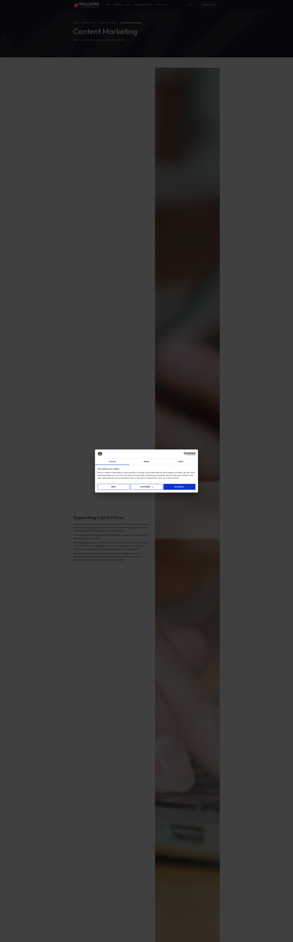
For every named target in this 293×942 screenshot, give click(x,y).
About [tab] (180, 461)
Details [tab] (146, 461)
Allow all (179, 487)
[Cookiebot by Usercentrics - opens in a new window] (185, 454)
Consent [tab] (112, 461)
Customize (145, 487)
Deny (113, 487)
